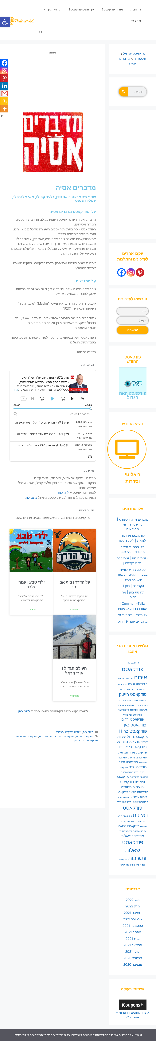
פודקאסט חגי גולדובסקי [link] (137, 705)
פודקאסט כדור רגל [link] (129, 742)
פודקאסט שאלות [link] (132, 836)
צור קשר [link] (136, 21)
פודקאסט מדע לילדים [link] (137, 758)
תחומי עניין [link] (54, 9)
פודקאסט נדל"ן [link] (128, 762)
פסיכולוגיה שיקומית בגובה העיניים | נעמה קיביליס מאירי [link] (132, 574)
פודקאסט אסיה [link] (84, 736)
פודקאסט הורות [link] (127, 689)
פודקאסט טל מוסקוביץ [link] (128, 710)
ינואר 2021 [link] (132, 951)
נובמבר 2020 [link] (132, 964)
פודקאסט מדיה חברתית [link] (132, 752)
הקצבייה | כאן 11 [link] (132, 586)
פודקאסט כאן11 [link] (133, 731)
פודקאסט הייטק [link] (132, 694)
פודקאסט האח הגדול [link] (132, 395)
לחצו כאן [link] (24, 711)
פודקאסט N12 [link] (133, 663)
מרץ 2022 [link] (132, 906)
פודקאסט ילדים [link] (132, 719)
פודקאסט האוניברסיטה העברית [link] (57, 736)
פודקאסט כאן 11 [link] (132, 725)
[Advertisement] (53, 81)
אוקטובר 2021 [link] (132, 919)
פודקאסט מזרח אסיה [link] (25, 736)
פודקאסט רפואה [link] (128, 826)
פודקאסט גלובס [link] (137, 684)
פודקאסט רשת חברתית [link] (132, 831)
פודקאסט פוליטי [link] (138, 792)
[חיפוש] (123, 91)
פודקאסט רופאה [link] (138, 821)
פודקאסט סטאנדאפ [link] (129, 772)
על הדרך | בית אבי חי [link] (74, 584)
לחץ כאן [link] (63, 493)
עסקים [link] (69, 732)
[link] (5, 22)
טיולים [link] (77, 732)
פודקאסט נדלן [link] (138, 767)
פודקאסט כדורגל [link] (137, 737)
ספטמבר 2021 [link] (133, 926)
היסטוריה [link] (88, 732)
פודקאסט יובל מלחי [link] (132, 714)
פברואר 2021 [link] (132, 945)
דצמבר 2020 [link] (132, 958)
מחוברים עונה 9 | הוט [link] (133, 621)
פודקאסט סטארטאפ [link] (139, 777)
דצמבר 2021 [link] (133, 913)
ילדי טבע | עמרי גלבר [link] (31, 584)
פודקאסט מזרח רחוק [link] (86, 740)
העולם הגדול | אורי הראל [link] (74, 670)
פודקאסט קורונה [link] (125, 797)
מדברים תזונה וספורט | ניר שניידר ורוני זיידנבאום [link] (132, 524)
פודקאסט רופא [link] (125, 816)
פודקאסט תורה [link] (127, 864)
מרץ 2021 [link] (133, 939)
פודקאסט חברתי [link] (125, 700)
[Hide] (1, 116)
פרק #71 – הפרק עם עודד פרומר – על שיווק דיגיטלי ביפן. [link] (35, 434)
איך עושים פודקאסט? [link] (81, 9)
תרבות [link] (60, 732)
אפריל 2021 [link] (132, 932)
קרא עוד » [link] (74, 609)
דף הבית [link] (136, 9)
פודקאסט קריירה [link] (124, 802)
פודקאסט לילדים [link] (133, 747)
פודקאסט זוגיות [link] (140, 700)
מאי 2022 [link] (133, 900)
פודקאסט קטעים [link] (140, 801)
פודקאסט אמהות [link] (125, 678)
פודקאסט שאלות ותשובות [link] (134, 850)
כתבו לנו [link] (31, 497)
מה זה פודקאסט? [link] (112, 9)
